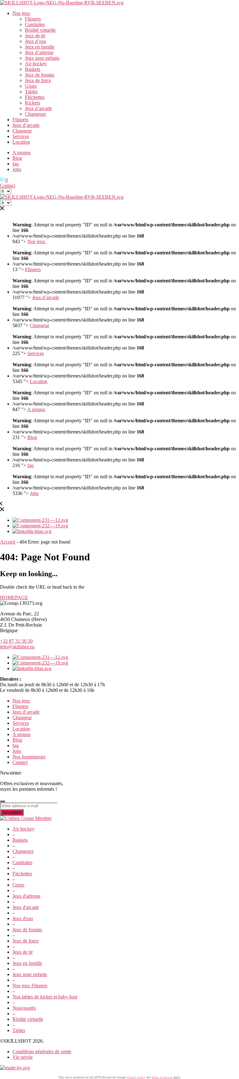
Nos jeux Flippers (29, 985)
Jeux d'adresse (26, 896)
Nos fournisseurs (28, 756)
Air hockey (36, 63)
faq (15, 163)
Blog (17, 158)
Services (20, 136)
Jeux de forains (39, 74)
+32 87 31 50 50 (16, 641)
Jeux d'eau (22, 918)
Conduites (35, 24)
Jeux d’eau (35, 41)
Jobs (16, 169)
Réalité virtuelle (40, 30)
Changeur (22, 130)
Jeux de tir (35, 35)
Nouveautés (24, 1008)
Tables (31, 91)
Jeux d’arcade (38, 108)
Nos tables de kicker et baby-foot (44, 996)
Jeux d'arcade (25, 907)
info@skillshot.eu (17, 646)
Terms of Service (162, 1077)
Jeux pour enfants (42, 58)
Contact (7, 185)
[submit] (2, 801)
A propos (21, 152)
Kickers (32, 102)
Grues (31, 86)
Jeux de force (38, 80)
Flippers (33, 18)
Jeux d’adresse (39, 52)
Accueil (7, 541)
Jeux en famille (39, 46)
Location (21, 142)
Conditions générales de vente (41, 1051)
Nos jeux (21, 13)
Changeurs (35, 114)
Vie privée (22, 1057)
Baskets (32, 69)
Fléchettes (35, 97)
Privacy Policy (136, 1077)
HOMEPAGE (14, 597)
